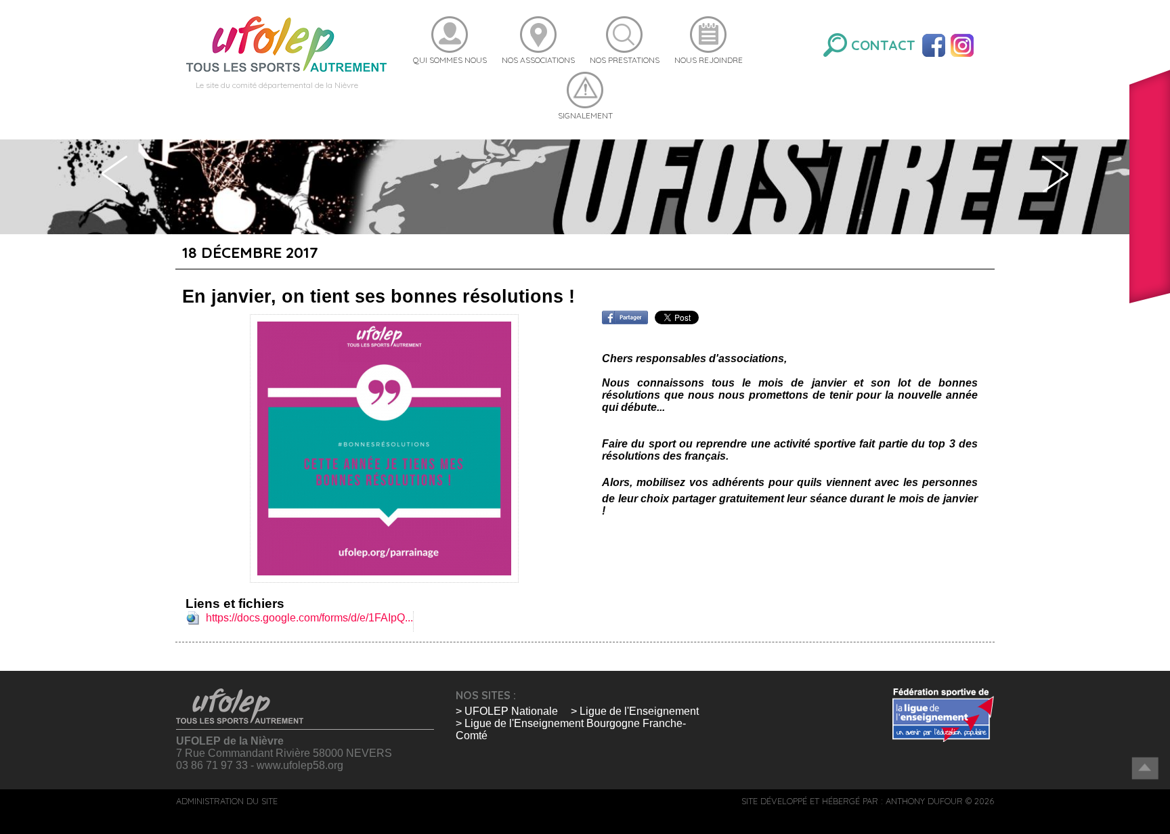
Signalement (585, 115)
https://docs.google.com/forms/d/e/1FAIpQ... (309, 617)
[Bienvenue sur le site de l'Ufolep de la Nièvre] (286, 43)
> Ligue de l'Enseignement (635, 711)
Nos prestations (624, 60)
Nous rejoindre (708, 60)
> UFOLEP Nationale (507, 711)
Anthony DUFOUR (924, 800)
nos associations (538, 60)
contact (883, 45)
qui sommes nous (450, 60)
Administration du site (227, 800)
